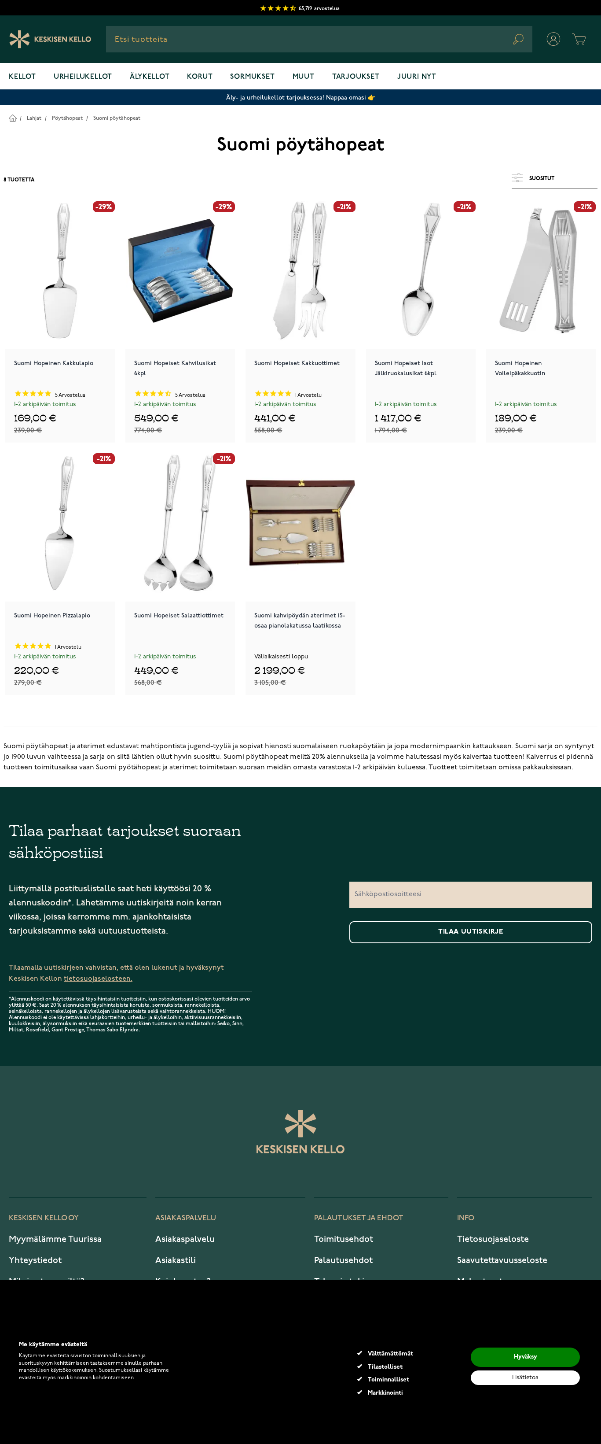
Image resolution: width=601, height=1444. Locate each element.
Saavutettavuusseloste (502, 1260)
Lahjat (34, 118)
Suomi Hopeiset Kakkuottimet (297, 363)
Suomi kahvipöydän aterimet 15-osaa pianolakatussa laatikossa (299, 620)
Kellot (22, 77)
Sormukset (252, 77)
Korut (200, 77)
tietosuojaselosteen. (98, 979)
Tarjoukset (356, 77)
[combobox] (319, 39)
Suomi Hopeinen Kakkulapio (53, 363)
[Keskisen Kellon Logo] (50, 39)
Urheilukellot (83, 77)
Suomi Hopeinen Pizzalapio (52, 615)
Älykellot (149, 77)
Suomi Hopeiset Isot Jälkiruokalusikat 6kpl (405, 368)
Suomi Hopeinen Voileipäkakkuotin (520, 368)
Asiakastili (175, 1260)
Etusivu (12, 118)
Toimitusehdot (343, 1239)
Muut (304, 77)
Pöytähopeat (67, 118)
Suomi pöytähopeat (116, 118)
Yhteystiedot (35, 1260)
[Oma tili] (553, 39)
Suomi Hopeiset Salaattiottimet (179, 615)
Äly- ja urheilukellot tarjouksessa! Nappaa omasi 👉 (300, 97)
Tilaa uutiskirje (470, 931)
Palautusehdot (343, 1260)
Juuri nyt (416, 77)
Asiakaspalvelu (185, 1239)
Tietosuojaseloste (493, 1239)
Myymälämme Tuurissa (55, 1239)
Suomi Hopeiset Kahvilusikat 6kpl (175, 368)
